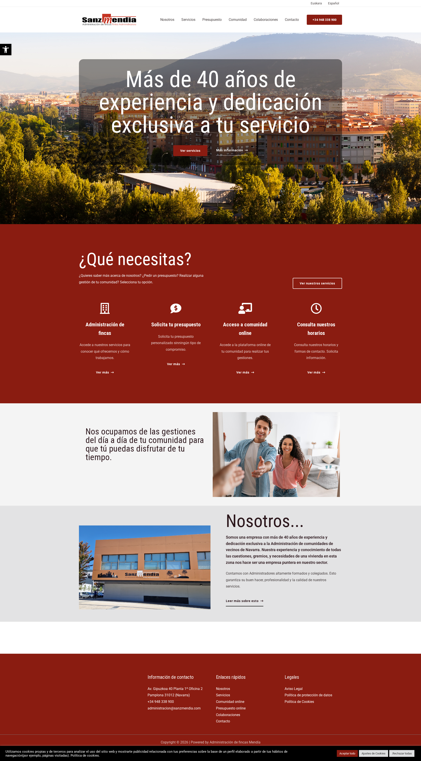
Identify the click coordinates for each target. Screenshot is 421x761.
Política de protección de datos (308, 695)
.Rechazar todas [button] (402, 753)
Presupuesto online (231, 708)
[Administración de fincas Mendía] (110, 19)
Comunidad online (230, 702)
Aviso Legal (294, 689)
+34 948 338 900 (161, 702)
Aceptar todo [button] (347, 753)
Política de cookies (85, 755)
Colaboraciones (266, 20)
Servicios (188, 20)
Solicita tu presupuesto (176, 325)
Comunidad (238, 20)
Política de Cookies (299, 702)
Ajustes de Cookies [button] (373, 753)
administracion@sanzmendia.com (174, 708)
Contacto (292, 20)
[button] (5, 49)
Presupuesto (212, 20)
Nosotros (167, 20)
